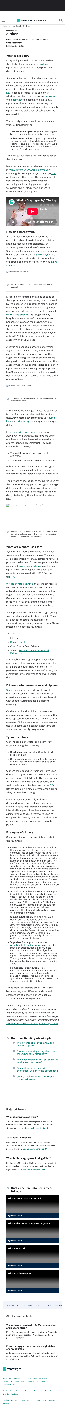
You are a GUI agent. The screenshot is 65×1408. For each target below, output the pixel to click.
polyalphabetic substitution (25, 945)
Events (6, 1394)
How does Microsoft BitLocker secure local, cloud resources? (37, 1061)
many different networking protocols (29, 170)
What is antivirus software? (22, 1116)
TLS (53, 173)
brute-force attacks (17, 314)
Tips (44, 1400)
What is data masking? (19, 1137)
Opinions (14, 1400)
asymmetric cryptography (23, 432)
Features (14, 1394)
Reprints (19, 1391)
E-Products (49, 1391)
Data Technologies (37, 1306)
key (8, 92)
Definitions (38, 1391)
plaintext (51, 96)
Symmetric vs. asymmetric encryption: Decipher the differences (37, 1069)
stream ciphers (44, 254)
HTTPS (11, 576)
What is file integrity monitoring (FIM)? (28, 1158)
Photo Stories (26, 1400)
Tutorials (51, 1400)
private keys (24, 421)
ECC (25, 778)
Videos (6, 1403)
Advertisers (19, 1381)
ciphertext (15, 99)
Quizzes (37, 1400)
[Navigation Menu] (4, 20)
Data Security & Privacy (20, 26)
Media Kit (45, 1381)
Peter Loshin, (12, 39)
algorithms (43, 64)
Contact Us (7, 1381)
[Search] (61, 20)
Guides (6, 1400)
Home (5, 26)
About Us (7, 1378)
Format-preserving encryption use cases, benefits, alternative (36, 1052)
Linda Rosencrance (15, 43)
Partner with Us (32, 1381)
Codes (9, 690)
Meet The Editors (40, 1378)
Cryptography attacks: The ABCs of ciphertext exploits (36, 1077)
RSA (52, 785)
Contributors (8, 1391)
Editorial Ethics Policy (22, 1378)
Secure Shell (17, 642)
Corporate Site (9, 1385)
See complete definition (35, 1128)
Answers (28, 1391)
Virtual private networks (19, 583)
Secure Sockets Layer (29, 566)
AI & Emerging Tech (16, 1306)
